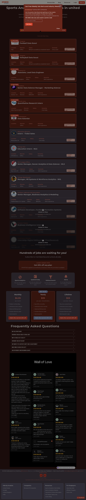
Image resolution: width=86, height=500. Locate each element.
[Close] (60, 6)
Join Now (28, 24)
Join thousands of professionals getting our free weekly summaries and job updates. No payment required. (42, 15)
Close (58, 28)
